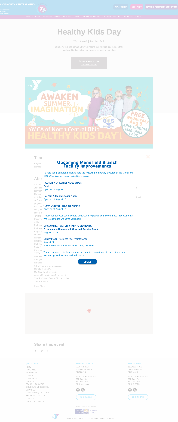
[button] (148, 157)
